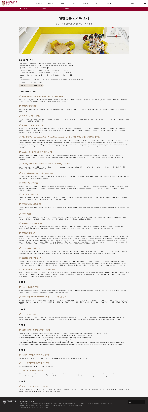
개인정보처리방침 (24, 401)
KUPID (32, 401)
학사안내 (73, 3)
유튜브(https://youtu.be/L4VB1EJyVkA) (31, 85)
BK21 (97, 3)
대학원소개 (39, 3)
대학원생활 (86, 3)
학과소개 (50, 3)
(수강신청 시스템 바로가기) (40, 68)
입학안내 (62, 3)
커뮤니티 (109, 3)
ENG (132, 3)
